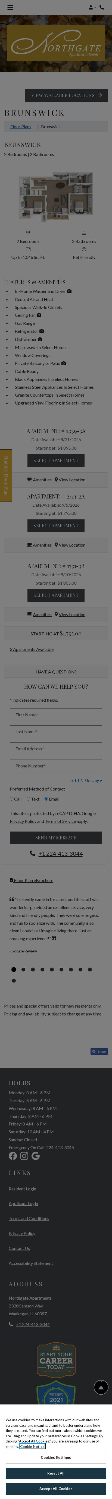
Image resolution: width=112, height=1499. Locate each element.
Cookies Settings (56, 1457)
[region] (56, 1451)
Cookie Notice (32, 1446)
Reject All (55, 1473)
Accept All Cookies (55, 1489)
